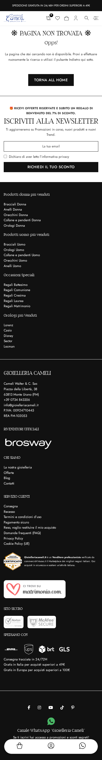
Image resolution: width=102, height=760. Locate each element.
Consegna (11, 506)
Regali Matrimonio (17, 306)
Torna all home (51, 80)
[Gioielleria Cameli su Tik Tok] (62, 708)
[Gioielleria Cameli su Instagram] (39, 708)
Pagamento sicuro (16, 522)
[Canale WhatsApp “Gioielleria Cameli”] (51, 721)
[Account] (51, 746)
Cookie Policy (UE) (16, 543)
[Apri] (95, 18)
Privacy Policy (13, 538)
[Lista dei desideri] (57, 18)
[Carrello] (20, 746)
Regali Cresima (15, 295)
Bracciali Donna (15, 204)
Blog (7, 478)
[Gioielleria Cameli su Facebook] (29, 708)
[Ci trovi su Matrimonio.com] (35, 589)
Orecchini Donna (16, 215)
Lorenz (8, 325)
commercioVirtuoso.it (35, 561)
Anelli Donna (13, 209)
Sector (8, 341)
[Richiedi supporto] (82, 746)
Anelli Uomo (12, 266)
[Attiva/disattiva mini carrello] (66, 18)
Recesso (9, 511)
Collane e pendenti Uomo (22, 255)
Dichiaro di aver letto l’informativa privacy (39, 156)
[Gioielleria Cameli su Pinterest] (73, 708)
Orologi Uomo (14, 249)
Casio (8, 330)
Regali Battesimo (15, 284)
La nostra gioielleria (18, 467)
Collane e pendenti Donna (22, 220)
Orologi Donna (14, 225)
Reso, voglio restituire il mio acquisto (30, 527)
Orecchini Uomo (15, 260)
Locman (9, 346)
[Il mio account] (76, 18)
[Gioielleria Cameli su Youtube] (51, 708)
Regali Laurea (14, 301)
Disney (8, 335)
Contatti (9, 483)
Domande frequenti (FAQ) (22, 533)
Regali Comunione (17, 290)
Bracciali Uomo (14, 244)
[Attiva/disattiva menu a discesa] (86, 18)
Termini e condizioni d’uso (22, 517)
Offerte (9, 472)
